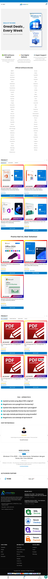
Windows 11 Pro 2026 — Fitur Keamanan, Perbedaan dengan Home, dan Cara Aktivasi (24, 457)
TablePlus (12, 137)
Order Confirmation (21, 549)
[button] (12, 195)
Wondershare (12, 152)
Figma (35, 94)
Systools (12, 135)
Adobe (35, 73)
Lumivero (36, 111)
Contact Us (19, 560)
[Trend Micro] (36, 479)
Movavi (35, 117)
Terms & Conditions (21, 556)
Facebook (34, 551)
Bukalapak (3, 556)
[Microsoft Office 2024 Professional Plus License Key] (12, 251)
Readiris (12, 130)
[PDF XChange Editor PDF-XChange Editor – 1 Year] (12, 332)
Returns (18, 554)
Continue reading (24, 466)
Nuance (12, 124)
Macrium (12, 113)
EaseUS (12, 92)
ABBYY (12, 70)
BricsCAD (12, 85)
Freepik (12, 100)
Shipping (18, 558)
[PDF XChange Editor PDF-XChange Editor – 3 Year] (12, 366)
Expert (12, 94)
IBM (36, 105)
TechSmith (36, 137)
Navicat (12, 120)
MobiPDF (12, 117)
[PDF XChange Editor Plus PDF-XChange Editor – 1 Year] (35, 366)
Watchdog (12, 147)
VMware (36, 145)
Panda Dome (12, 126)
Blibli (2, 551)
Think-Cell (12, 139)
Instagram (34, 547)
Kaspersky (36, 109)
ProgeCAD (36, 128)
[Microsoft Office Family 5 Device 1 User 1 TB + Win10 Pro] (35, 209)
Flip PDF (35, 96)
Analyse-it (12, 75)
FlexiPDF (12, 96)
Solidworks (12, 132)
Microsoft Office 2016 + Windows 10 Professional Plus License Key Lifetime (10, 189)
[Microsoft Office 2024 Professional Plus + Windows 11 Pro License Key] (12, 209)
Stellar (35, 132)
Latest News (19, 563)
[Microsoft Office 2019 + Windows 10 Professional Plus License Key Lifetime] (35, 176)
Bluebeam (36, 83)
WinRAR (12, 149)
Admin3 (24, 460)
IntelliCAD (12, 107)
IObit (36, 107)
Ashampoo (12, 79)
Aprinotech (23, 570)
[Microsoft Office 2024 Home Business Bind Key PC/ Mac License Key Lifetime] (12, 286)
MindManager (36, 115)
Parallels (36, 126)
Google (12, 102)
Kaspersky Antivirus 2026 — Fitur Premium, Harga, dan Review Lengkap (35, 501)
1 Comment (32, 497)
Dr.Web (35, 90)
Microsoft (12, 115)
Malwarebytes (36, 113)
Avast (12, 81)
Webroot (36, 147)
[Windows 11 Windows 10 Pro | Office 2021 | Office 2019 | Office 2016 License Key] (35, 251)
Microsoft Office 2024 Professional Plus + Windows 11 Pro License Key (11, 222)
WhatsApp (34, 554)
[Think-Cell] (12, 479)
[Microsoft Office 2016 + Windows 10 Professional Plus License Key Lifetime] (12, 176)
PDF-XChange (12, 128)
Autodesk (36, 79)
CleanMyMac (12, 88)
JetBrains (12, 109)
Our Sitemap (19, 565)
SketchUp (36, 130)
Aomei (35, 77)
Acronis (35, 70)
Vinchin (12, 145)
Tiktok (33, 549)
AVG (36, 81)
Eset (36, 92)
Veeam (35, 143)
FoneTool (12, 98)
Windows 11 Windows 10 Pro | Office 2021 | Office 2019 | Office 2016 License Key (35, 265)
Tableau (35, 135)
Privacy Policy (20, 551)
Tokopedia (3, 547)
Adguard (12, 73)
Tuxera (12, 143)
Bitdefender (12, 83)
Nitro (36, 120)
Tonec (35, 139)
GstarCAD (36, 102)
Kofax (12, 111)
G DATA (35, 100)
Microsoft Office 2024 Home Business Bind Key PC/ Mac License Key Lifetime (12, 299)
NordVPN (12, 122)
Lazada (2, 554)
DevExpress (12, 90)
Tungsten (36, 141)
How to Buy (19, 547)
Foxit (36, 98)
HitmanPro (12, 105)
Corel (36, 88)
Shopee (2, 549)
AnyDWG (36, 75)
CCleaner (36, 85)
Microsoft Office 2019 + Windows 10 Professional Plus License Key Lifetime (33, 189)
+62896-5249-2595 (10, 507)
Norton (35, 122)
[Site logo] (24, 4)
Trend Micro (12, 141)
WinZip (35, 149)
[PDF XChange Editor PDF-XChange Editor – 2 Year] (35, 332)
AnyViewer (12, 77)
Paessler (36, 124)
